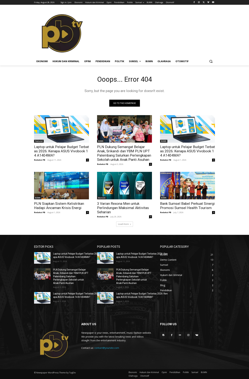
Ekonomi (102, 198)
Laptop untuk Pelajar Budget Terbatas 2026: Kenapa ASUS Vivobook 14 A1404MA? (61, 151)
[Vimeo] (208, 2)
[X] (204, 2)
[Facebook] (194, 2)
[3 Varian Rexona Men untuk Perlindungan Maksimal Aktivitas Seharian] (124, 185)
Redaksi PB (39, 160)
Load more (123, 224)
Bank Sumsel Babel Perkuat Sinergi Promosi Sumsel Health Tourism (187, 206)
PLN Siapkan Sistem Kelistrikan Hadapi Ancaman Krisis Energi (59, 206)
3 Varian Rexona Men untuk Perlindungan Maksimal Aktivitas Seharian (123, 208)
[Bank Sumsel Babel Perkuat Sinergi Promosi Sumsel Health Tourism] (187, 185)
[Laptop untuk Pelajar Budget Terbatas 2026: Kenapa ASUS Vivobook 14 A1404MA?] (61, 129)
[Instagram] (199, 2)
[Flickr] (180, 335)
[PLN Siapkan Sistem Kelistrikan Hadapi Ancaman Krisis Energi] (61, 185)
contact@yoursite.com (106, 347)
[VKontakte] (196, 335)
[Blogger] (163, 335)
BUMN (100, 141)
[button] (211, 61)
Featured (39, 141)
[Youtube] (213, 2)
